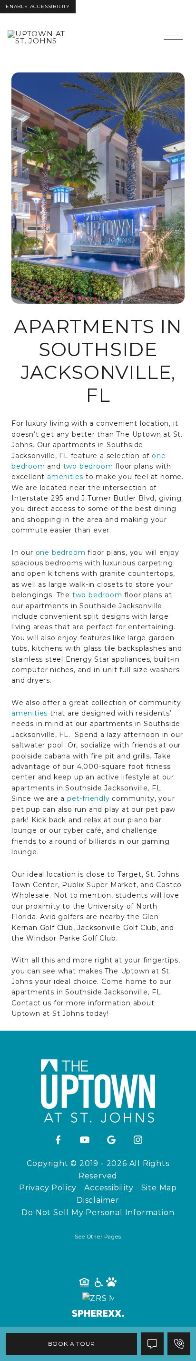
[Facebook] (58, 1140)
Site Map (159, 1187)
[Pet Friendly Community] (112, 1283)
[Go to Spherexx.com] (98, 1314)
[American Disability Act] (98, 1283)
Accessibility (108, 1187)
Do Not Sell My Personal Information (97, 1212)
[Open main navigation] (173, 37)
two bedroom (88, 466)
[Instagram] (138, 1140)
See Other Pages (98, 1237)
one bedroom (61, 552)
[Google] (111, 1140)
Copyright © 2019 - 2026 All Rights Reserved (98, 1169)
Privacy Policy (48, 1187)
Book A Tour (71, 1343)
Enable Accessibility (38, 6)
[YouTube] (84, 1140)
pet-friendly (88, 798)
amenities (65, 476)
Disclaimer (98, 1200)
